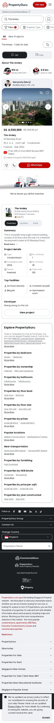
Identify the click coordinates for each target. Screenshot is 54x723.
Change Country (10, 532)
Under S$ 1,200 (26, 489)
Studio (7, 357)
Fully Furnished (11, 464)
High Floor (8, 395)
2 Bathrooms (10, 381)
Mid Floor (20, 395)
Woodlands (21, 475)
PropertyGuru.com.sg (11, 597)
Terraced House (35, 341)
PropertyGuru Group (12, 518)
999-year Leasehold (24, 371)
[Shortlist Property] (47, 92)
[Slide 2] (23, 122)
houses (29, 626)
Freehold (8, 371)
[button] (4, 36)
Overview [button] (11, 223)
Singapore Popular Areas (15, 689)
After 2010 (20, 499)
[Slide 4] (28, 122)
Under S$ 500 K (27, 423)
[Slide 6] (33, 122)
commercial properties (12, 629)
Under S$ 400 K (11, 423)
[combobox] (25, 19)
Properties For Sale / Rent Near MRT (20, 676)
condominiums (8, 623)
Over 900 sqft (25, 409)
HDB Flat (16, 338)
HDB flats (32, 623)
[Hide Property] (41, 92)
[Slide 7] (35, 122)
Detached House (11, 343)
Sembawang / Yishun (37, 437)
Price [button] (35, 223)
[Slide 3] (26, 122)
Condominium (27, 338)
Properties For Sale (11, 655)
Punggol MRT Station (37, 451)
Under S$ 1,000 (10, 489)
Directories (7, 648)
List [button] (16, 55)
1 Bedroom (17, 357)
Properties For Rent (12, 662)
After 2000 (8, 499)
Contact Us (8, 524)
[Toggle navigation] (50, 5)
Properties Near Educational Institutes (22, 682)
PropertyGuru (9, 641)
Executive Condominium (15, 341)
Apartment (40, 338)
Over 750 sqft (10, 409)
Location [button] (24, 223)
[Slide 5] (30, 122)
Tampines (9, 475)
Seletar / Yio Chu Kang (14, 437)
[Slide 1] (19, 122)
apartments (21, 623)
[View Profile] (27, 83)
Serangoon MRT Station (15, 451)
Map (41, 55)
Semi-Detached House (30, 343)
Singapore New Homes (13, 669)
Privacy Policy (14, 706)
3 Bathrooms (25, 381)
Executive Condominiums (13, 626)
